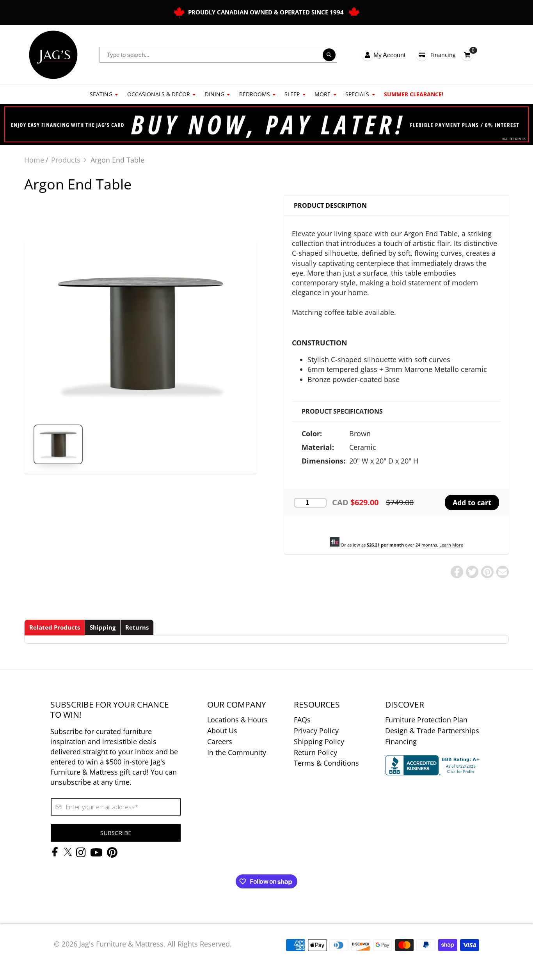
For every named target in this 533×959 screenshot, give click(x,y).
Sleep (292, 94)
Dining (214, 94)
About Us (222, 730)
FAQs (302, 719)
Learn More (451, 545)
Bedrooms (254, 94)
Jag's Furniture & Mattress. (122, 943)
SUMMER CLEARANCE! (413, 94)
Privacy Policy (316, 730)
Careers (219, 741)
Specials (357, 94)
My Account (389, 55)
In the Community (236, 752)
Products (65, 160)
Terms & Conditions (326, 762)
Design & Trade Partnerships (432, 730)
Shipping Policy (319, 741)
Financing (443, 54)
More (322, 94)
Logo (53, 55)
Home (34, 160)
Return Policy (315, 752)
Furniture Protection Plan (426, 719)
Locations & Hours (237, 719)
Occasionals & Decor (158, 94)
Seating (101, 94)
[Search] (329, 55)
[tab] (54, 627)
